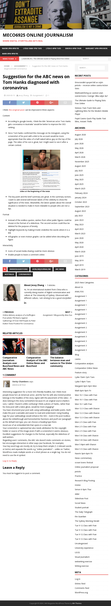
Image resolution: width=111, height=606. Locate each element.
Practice (78, 476)
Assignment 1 (38, 95)
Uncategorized (81, 543)
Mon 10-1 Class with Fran (86, 395)
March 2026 (80, 157)
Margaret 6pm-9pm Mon (96, 48)
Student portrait (82, 507)
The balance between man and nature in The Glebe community (61, 361)
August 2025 (80, 166)
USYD (77, 552)
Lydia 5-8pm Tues (53, 48)
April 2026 (79, 152)
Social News (80, 503)
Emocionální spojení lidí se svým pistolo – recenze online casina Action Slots (91, 85)
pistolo (78, 471)
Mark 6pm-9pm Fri (10, 54)
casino (78, 359)
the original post (17, 110)
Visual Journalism (82, 557)
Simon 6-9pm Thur (73, 48)
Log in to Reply (10, 461)
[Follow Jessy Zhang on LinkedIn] (25, 302)
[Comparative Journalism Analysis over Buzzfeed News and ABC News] (14, 346)
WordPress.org (81, 592)
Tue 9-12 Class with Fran (86, 525)
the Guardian (80, 516)
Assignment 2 (81, 323)
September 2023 (82, 206)
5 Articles (51, 285)
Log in (77, 579)
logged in (18, 473)
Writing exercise (82, 566)
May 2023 (79, 224)
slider (77, 494)
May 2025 (79, 179)
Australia (9, 274)
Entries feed (80, 583)
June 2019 (79, 256)
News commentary (83, 458)
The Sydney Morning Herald (87, 521)
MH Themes (76, 603)
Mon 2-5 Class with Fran (85, 422)
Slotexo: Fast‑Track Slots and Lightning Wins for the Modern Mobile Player (91, 111)
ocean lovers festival (84, 462)
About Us (79, 287)
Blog (77, 354)
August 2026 (80, 134)
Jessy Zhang (24, 95)
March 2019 (80, 269)
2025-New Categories (84, 282)
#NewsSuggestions (18, 269)
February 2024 (81, 193)
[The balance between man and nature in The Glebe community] (61, 346)
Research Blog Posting (85, 480)
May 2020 (79, 242)
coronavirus (25, 274)
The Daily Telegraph (83, 512)
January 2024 (80, 197)
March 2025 (80, 188)
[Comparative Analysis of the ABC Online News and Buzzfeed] (37, 346)
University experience (84, 548)
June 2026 (79, 143)
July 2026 (79, 139)
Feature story (81, 372)
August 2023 (80, 211)
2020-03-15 (10, 95)
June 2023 (79, 220)
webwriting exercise (83, 561)
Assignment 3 (81, 332)
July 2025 (79, 170)
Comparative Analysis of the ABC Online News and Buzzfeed (37, 361)
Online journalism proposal (86, 467)
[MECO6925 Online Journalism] (55, 28)
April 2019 (79, 265)
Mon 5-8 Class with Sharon (86, 435)
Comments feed (82, 588)
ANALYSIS (79, 291)
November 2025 (82, 161)
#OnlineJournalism (41, 269)
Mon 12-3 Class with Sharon (87, 408)
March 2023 (80, 233)
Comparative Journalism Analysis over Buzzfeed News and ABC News (13, 363)
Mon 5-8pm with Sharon (85, 444)
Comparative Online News (86, 368)
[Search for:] (94, 58)
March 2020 (80, 251)
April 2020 (79, 247)
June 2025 (79, 175)
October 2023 (81, 202)
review (78, 485)
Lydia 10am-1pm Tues (32, 48)
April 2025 (79, 184)
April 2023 (79, 229)
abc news (60, 269)
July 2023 (79, 215)
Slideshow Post (81, 498)
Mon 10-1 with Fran (83, 404)
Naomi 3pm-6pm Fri (10, 48)
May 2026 (79, 148)
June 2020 (79, 238)
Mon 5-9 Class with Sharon (86, 449)
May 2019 (79, 260)
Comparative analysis (84, 363)
